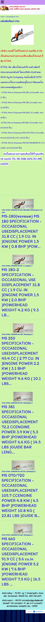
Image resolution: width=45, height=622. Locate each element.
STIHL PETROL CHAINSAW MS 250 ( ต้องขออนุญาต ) (17, 334)
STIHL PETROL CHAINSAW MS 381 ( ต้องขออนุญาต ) (17, 403)
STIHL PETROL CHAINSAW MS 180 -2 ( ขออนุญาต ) (17, 266)
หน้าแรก (2, 17)
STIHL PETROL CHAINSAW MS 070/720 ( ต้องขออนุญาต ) (19, 471)
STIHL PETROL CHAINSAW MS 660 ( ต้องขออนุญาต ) (17, 535)
